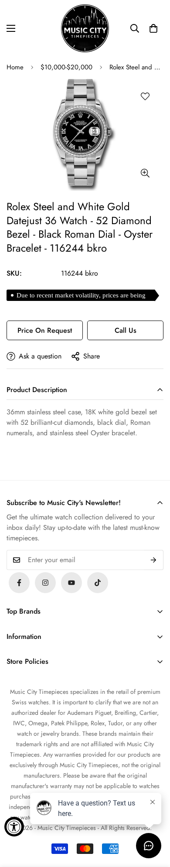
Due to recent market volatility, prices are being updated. (81, 296)
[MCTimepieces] (71, 582)
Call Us (125, 330)
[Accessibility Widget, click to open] (14, 826)
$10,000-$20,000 (66, 67)
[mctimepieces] (85, 28)
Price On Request (44, 330)
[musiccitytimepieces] (19, 582)
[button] (153, 28)
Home (15, 67)
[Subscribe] (153, 560)
